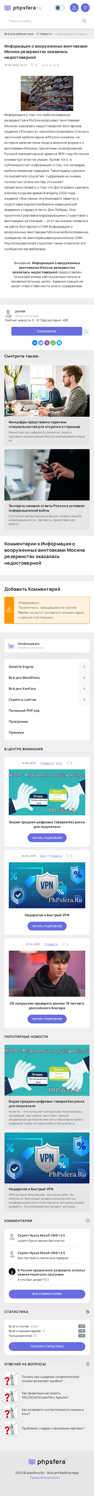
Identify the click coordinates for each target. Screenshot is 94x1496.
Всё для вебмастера (18, 34)
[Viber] (47, 342)
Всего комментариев (46, 1331)
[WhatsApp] (53, 342)
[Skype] (59, 342)
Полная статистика (47, 1346)
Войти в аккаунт (74, 7)
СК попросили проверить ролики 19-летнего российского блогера (47, 1005)
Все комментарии (47, 1294)
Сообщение (46, 331)
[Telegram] (41, 342)
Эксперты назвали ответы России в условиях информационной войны (47, 508)
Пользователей (46, 1336)
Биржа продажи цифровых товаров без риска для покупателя (47, 824)
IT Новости (44, 34)
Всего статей (46, 1326)
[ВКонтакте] (34, 342)
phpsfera (27, 7)
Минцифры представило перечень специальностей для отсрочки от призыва (44, 424)
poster (20, 311)
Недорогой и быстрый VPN (47, 915)
